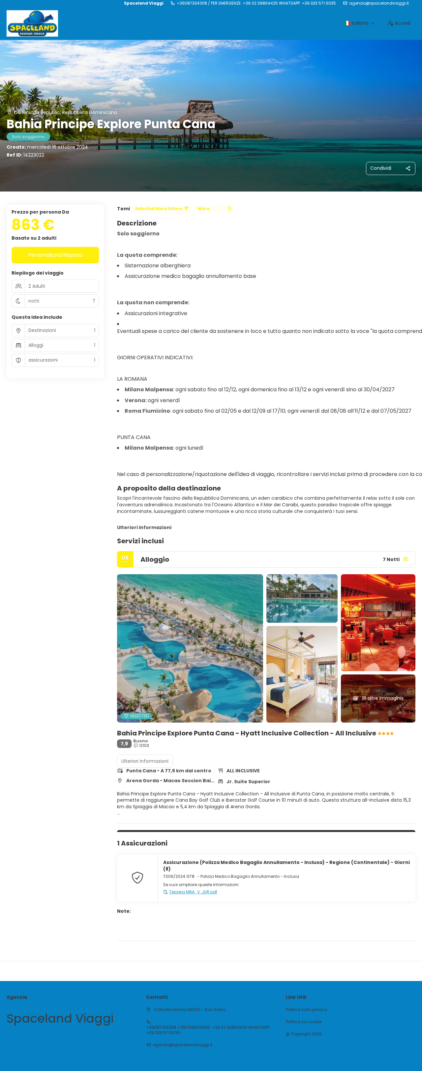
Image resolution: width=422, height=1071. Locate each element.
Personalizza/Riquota (55, 255)
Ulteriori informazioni (144, 527)
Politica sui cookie (303, 1022)
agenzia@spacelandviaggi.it (379, 3)
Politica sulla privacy (306, 1009)
